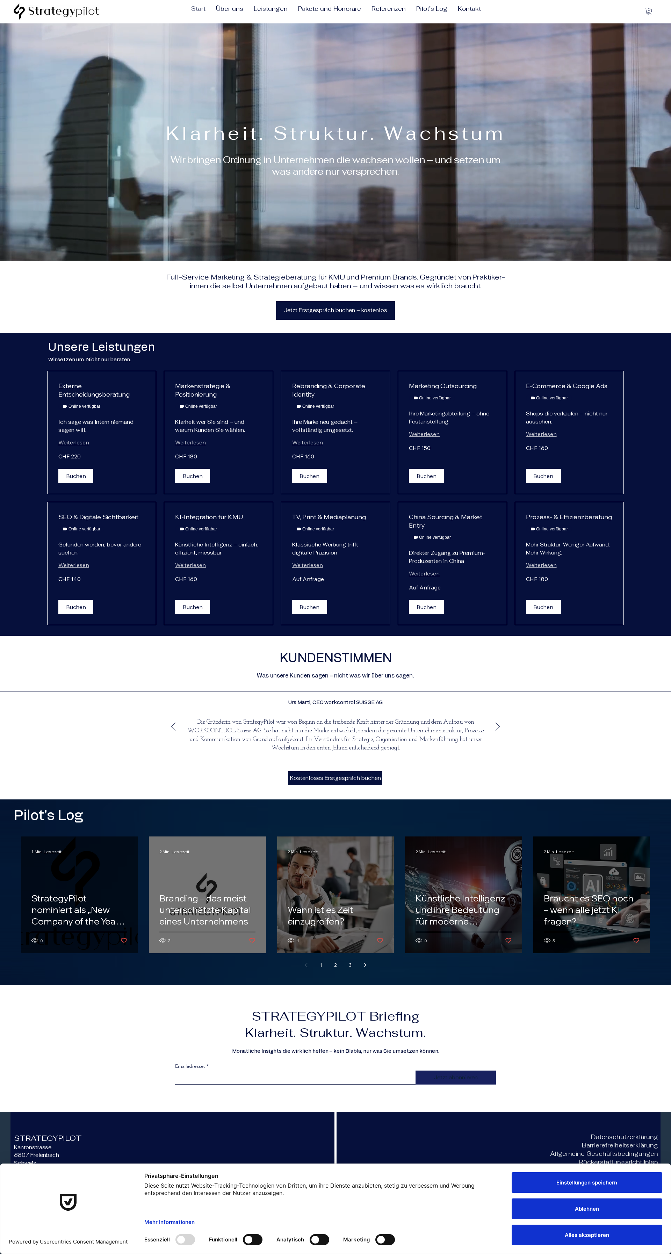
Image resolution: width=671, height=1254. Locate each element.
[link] (101, 390)
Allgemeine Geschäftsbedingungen (604, 1154)
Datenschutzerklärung (624, 1137)
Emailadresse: (190, 1066)
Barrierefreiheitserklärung (620, 1145)
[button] (649, 11)
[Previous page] (306, 965)
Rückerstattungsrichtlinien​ (618, 1162)
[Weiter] (498, 727)
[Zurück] (173, 727)
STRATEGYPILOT (48, 1138)
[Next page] (365, 965)
